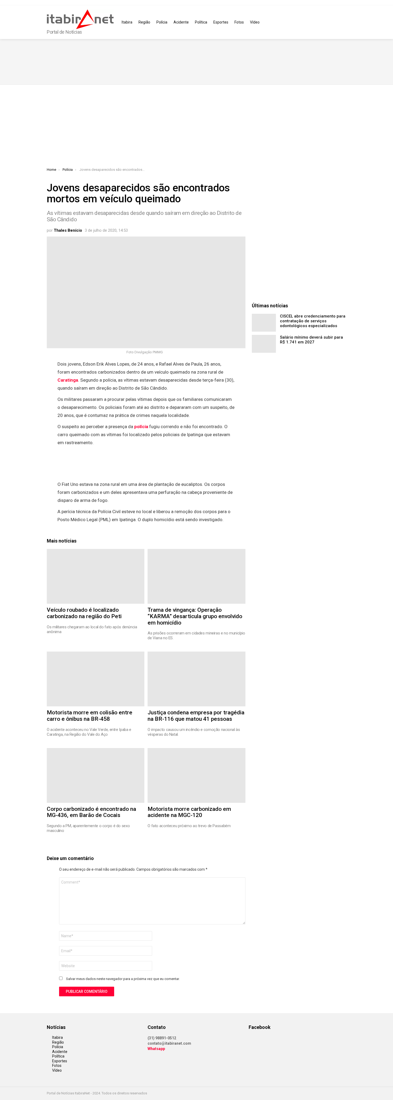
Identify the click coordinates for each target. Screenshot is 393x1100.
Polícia (161, 22)
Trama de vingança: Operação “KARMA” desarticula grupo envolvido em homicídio (195, 616)
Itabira (127, 22)
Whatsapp (156, 1049)
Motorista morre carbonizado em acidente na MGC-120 (189, 812)
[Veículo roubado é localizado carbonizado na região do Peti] (95, 576)
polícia (141, 426)
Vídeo (255, 22)
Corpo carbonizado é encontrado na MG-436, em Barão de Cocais (91, 812)
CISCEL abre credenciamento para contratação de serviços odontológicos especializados (312, 321)
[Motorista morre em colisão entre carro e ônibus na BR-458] (95, 679)
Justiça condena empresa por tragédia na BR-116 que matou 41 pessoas (196, 715)
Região (144, 22)
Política (201, 22)
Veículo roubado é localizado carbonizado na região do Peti (84, 613)
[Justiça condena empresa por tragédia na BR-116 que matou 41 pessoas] (196, 679)
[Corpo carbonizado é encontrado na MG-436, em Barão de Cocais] (95, 775)
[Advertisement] (196, 127)
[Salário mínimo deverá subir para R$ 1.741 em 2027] (264, 344)
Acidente (181, 22)
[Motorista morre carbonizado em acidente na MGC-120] (196, 775)
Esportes (220, 22)
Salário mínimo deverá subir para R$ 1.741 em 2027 (311, 339)
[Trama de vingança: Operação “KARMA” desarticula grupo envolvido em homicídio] (196, 576)
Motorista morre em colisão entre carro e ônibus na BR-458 (89, 715)
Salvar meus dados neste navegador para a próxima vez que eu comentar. (123, 979)
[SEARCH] (343, 22)
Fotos (239, 22)
